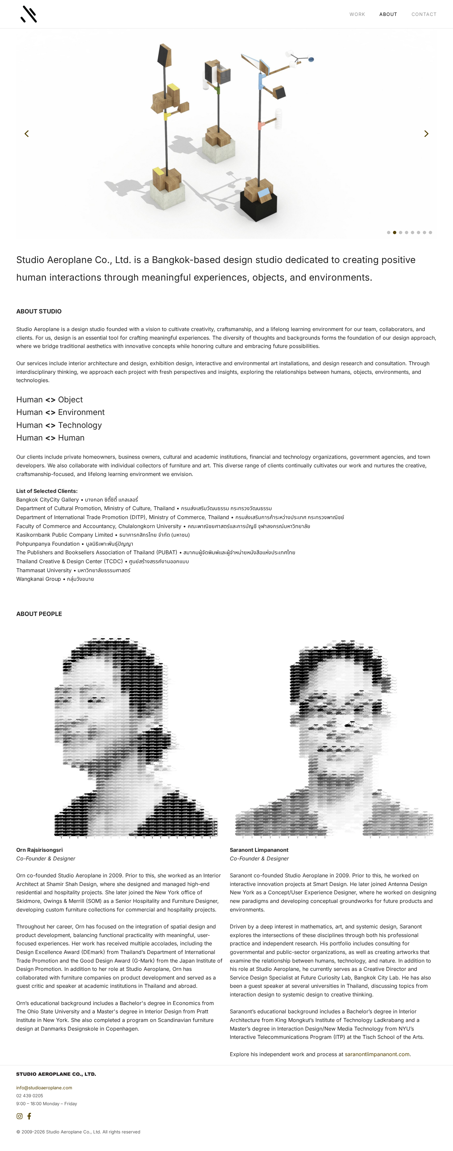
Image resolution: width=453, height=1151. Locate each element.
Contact (424, 14)
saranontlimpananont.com (377, 1054)
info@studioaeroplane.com (44, 1087)
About (388, 14)
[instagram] (20, 1116)
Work (357, 14)
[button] (26, 133)
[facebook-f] (30, 1116)
